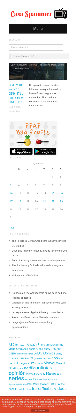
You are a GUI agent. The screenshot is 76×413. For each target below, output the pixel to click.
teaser (44, 384)
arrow (47, 348)
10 (11, 193)
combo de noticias (25, 353)
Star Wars (33, 384)
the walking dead (23, 389)
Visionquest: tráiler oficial (25, 275)
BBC (53, 349)
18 (19, 201)
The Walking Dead (20, 68)
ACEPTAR (40, 410)
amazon (20, 344)
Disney (59, 353)
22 (53, 201)
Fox (27, 358)
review (39, 373)
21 (44, 201)
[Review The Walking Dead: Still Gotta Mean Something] (38, 72)
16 (61, 193)
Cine (12, 352)
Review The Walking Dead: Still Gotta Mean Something (16, 93)
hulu (16, 363)
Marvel (49, 362)
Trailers (48, 388)
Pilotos (30, 373)
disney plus (17, 358)
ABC (12, 344)
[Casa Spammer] (38, 13)
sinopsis (52, 379)
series (16, 378)
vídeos (60, 388)
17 (11, 201)
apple (25, 348)
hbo (54, 357)
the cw (54, 383)
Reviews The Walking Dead (42, 64)
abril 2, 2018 (15, 106)
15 (53, 193)
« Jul (11, 227)
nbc (21, 368)
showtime (42, 379)
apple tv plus (36, 349)
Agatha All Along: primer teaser (47, 312)
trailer (37, 388)
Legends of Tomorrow (31, 363)
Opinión (14, 64)
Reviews (23, 64)
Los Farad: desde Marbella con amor (39, 317)
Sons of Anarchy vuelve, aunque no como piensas (38, 260)
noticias (43, 367)
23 (61, 201)
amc (19, 348)
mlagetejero (14, 110)
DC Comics (46, 352)
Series (61, 64)
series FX (30, 379)
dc (35, 353)
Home (24, 55)
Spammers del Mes (18, 384)
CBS (59, 348)
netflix (29, 368)
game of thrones (42, 358)
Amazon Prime (36, 344)
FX (31, 358)
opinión (17, 372)
